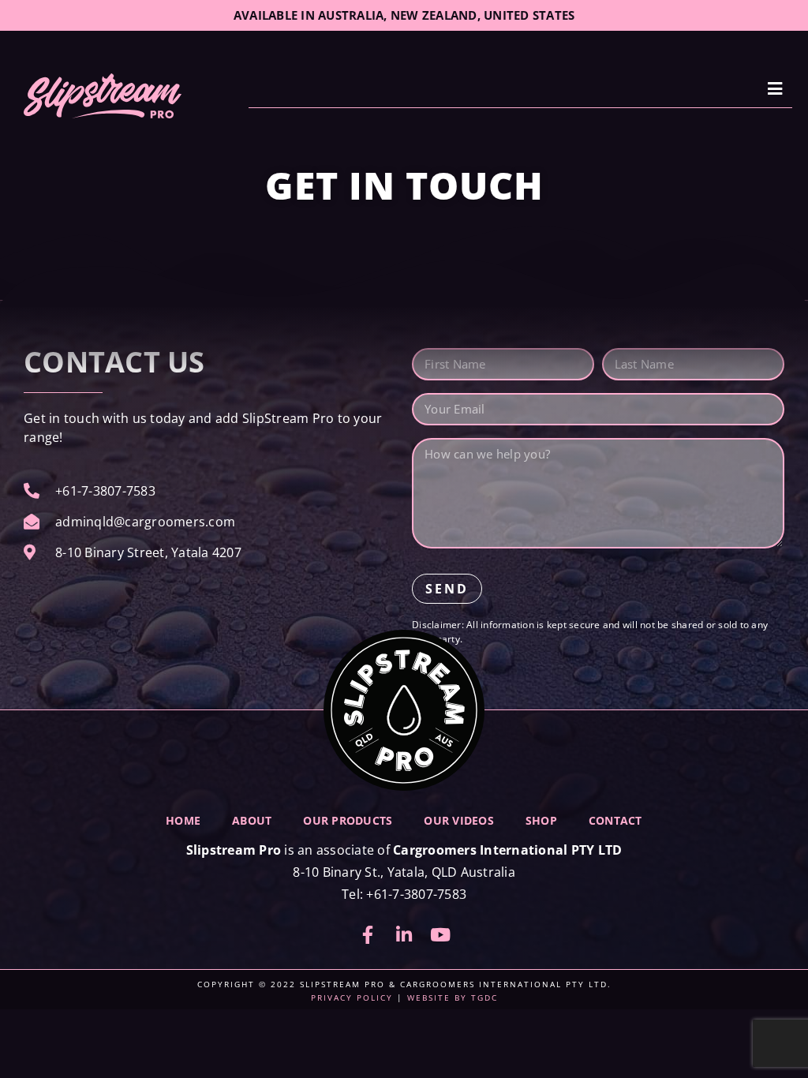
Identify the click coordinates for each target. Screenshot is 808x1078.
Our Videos (459, 820)
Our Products (347, 820)
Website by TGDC (452, 997)
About (251, 820)
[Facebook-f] (368, 934)
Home (183, 820)
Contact (615, 820)
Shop (541, 820)
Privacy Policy (352, 997)
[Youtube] (440, 934)
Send (447, 588)
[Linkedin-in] (404, 934)
